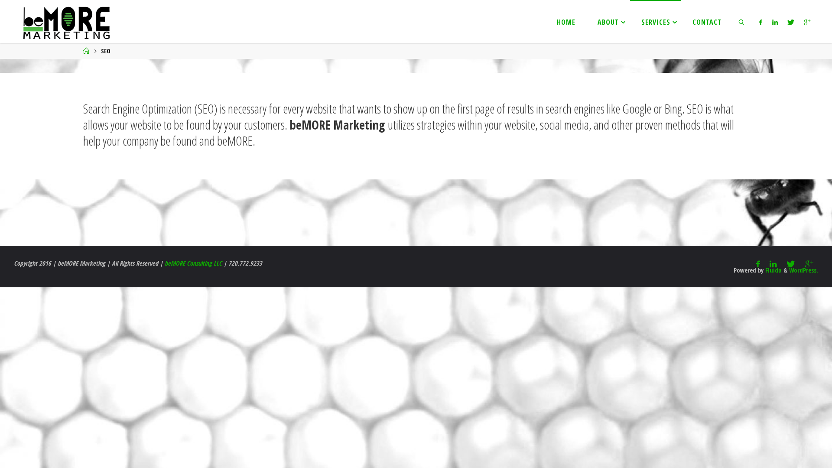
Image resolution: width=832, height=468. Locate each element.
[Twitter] (791, 22)
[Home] (86, 51)
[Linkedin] (774, 22)
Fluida (773, 270)
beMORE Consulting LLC (193, 263)
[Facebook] (760, 22)
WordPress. (803, 270)
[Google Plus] (807, 22)
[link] (741, 21)
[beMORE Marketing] (66, 21)
